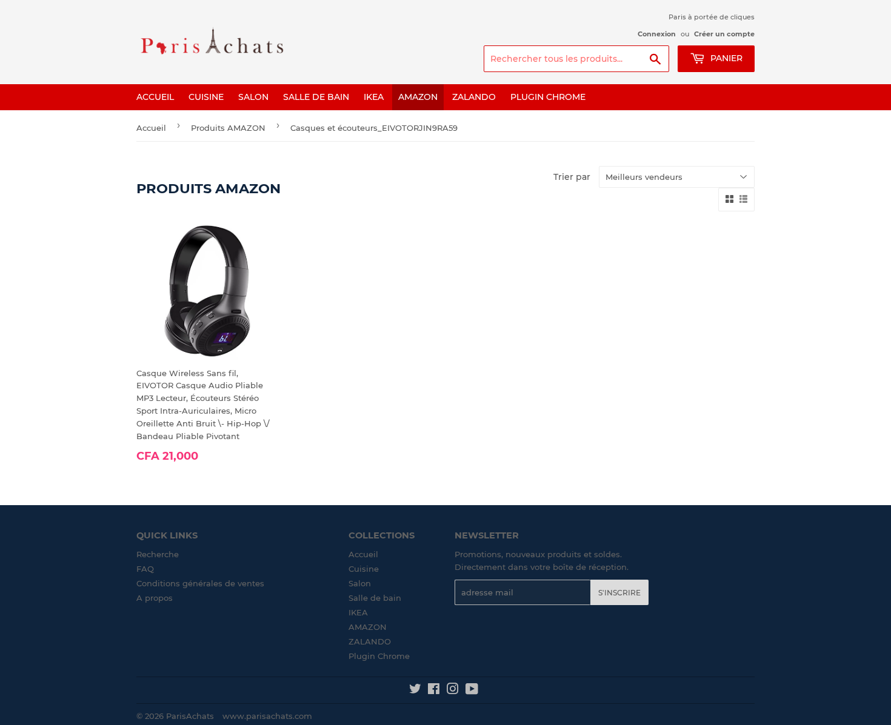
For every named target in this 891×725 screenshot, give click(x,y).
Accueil (155, 96)
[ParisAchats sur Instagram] (453, 690)
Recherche (157, 554)
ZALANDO (474, 96)
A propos (154, 598)
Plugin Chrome (548, 96)
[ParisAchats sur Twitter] (415, 690)
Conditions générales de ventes (200, 583)
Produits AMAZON (228, 128)
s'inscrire (619, 592)
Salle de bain (316, 96)
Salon (253, 96)
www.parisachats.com (267, 716)
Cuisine (206, 96)
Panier (725, 58)
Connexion (657, 34)
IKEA (374, 96)
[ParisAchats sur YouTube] (472, 690)
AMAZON (418, 96)
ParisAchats (190, 716)
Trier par (571, 176)
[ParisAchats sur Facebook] (433, 690)
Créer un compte (724, 34)
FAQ (145, 569)
